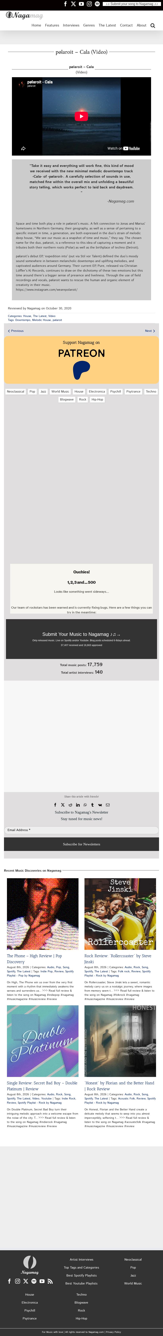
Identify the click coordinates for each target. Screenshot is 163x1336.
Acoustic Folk (126, 1099)
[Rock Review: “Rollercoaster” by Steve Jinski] (120, 914)
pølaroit (57, 320)
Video (51, 316)
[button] (152, 25)
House (27, 316)
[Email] (108, 805)
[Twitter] (25, 1281)
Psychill (115, 391)
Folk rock (124, 971)
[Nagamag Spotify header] (99, 3)
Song (66, 967)
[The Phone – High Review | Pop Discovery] (43, 914)
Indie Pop (47, 971)
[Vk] (100, 805)
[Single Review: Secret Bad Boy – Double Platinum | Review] (43, 1041)
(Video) (81, 69)
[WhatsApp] (85, 805)
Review (58, 971)
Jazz (43, 391)
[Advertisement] (81, 37)
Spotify (11, 971)
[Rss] (50, 1281)
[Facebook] (55, 805)
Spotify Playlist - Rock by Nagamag (117, 974)
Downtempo (22, 320)
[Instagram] (17, 1281)
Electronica (97, 391)
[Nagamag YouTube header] (83, 3)
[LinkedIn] (78, 805)
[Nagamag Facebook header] (67, 3)
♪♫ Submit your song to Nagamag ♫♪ (132, 4)
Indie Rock (68, 1099)
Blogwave (67, 399)
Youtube (46, 1099)
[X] (63, 805)
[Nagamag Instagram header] (91, 3)
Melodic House (41, 320)
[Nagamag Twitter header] (75, 3)
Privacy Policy (113, 1332)
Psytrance (133, 391)
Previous (17, 331)
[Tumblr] (92, 805)
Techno (151, 391)
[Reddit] (70, 805)
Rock (82, 399)
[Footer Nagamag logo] (29, 1256)
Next (148, 331)
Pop (32, 391)
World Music (60, 391)
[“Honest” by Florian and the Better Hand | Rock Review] (120, 1041)
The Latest (40, 316)
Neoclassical (15, 391)
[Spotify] (33, 1281)
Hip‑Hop (97, 399)
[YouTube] (42, 1281)
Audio (50, 967)
